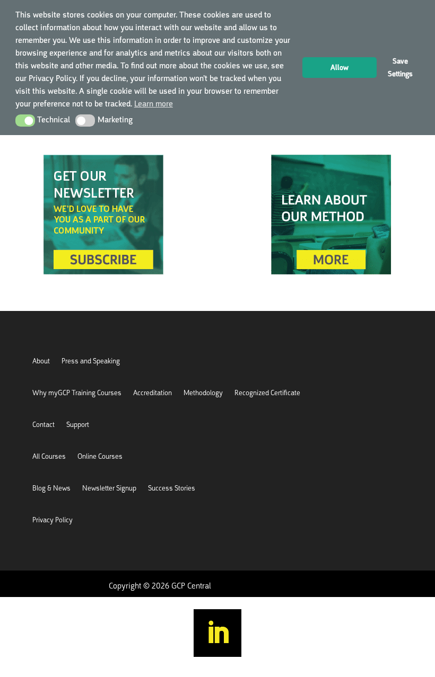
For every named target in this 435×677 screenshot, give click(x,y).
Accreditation (152, 393)
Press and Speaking (91, 362)
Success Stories (171, 489)
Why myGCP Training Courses (76, 393)
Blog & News (51, 489)
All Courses (49, 457)
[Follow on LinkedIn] (217, 633)
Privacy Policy (52, 520)
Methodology (203, 393)
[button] (25, 120)
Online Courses (100, 457)
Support (77, 425)
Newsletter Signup (109, 489)
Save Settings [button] (400, 67)
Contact (43, 425)
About (41, 362)
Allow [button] (339, 67)
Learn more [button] (153, 104)
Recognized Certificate (267, 393)
